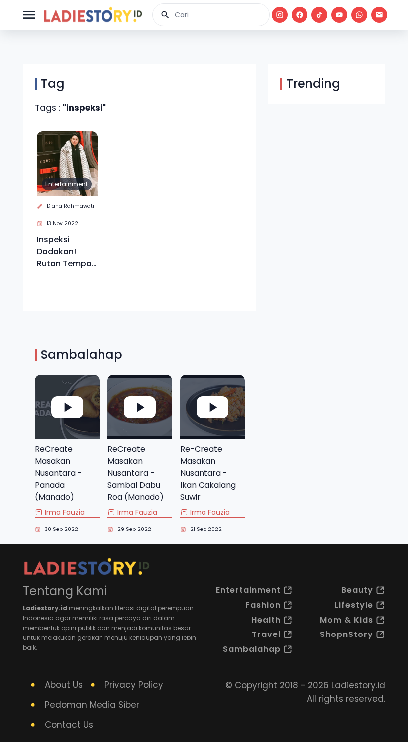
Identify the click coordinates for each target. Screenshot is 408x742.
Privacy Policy (133, 685)
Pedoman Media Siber (92, 705)
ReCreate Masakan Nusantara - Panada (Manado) (58, 473)
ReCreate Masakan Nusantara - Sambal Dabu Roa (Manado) (135, 473)
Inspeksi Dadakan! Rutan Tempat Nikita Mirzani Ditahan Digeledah (66, 252)
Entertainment (66, 184)
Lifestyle (353, 605)
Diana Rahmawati (70, 206)
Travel (266, 634)
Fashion (263, 605)
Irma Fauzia (65, 512)
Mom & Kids (346, 620)
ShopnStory (346, 634)
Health (266, 620)
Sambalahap (252, 649)
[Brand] (92, 15)
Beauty (357, 590)
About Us (64, 685)
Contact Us (69, 725)
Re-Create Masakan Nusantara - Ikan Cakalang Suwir (208, 473)
